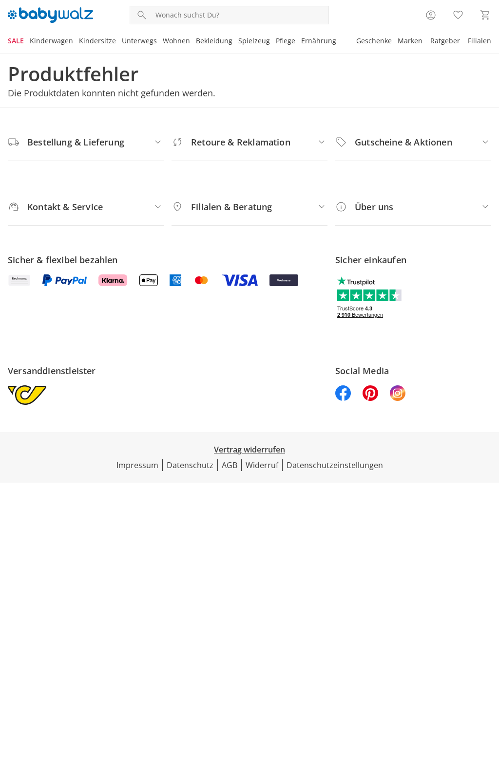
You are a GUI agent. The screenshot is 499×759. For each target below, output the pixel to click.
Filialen (479, 40)
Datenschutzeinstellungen (335, 465)
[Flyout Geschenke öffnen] (395, 42)
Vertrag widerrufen (249, 449)
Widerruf (262, 465)
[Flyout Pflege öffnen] (298, 42)
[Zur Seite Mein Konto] (431, 15)
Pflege (285, 40)
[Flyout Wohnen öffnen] (193, 42)
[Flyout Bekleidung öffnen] (235, 42)
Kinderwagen (51, 40)
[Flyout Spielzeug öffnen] (273, 42)
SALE (16, 40)
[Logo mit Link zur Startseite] (50, 15)
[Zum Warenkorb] (485, 15)
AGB (229, 465)
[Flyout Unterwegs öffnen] (160, 42)
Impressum (137, 465)
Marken (410, 40)
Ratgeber (445, 40)
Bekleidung (214, 40)
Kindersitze (97, 40)
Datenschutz (190, 465)
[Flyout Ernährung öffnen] (339, 42)
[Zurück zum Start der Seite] (487, 689)
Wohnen (176, 40)
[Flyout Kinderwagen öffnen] (76, 42)
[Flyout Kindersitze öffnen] (119, 42)
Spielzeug (254, 40)
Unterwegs (139, 40)
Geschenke (374, 40)
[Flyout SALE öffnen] (27, 42)
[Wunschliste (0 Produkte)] (458, 15)
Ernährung (318, 40)
